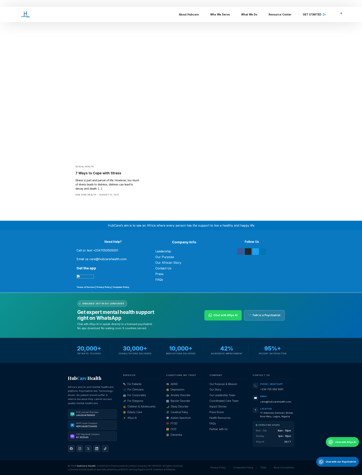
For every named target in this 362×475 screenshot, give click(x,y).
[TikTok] (105, 448)
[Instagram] (248, 251)
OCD (171, 429)
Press (159, 274)
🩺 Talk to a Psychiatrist (264, 315)
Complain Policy (120, 287)
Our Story (215, 389)
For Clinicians (133, 389)
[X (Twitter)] (88, 448)
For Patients (132, 384)
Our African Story (168, 262)
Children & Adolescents (139, 406)
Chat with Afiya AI (225, 315)
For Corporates (134, 395)
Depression (175, 389)
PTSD (171, 423)
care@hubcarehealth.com (275, 401)
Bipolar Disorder (178, 400)
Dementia (174, 434)
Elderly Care (132, 412)
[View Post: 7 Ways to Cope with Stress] (107, 140)
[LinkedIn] (96, 448)
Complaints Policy (243, 467)
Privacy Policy (104, 287)
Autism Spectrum (178, 417)
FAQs (159, 279)
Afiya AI (130, 417)
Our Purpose (164, 257)
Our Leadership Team (222, 395)
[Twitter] (255, 251)
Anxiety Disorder (178, 395)
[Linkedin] (263, 251)
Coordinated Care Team (224, 400)
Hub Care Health (85, 194)
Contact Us (163, 268)
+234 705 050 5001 (271, 389)
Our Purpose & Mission (223, 384)
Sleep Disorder (177, 406)
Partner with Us (218, 429)
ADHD (172, 384)
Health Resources (220, 417)
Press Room (216, 412)
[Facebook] (240, 251)
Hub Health (84, 378)
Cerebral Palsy (177, 412)
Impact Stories (218, 406)
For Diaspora (133, 400)
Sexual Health (84, 167)
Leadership (163, 251)
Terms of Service (86, 287)
